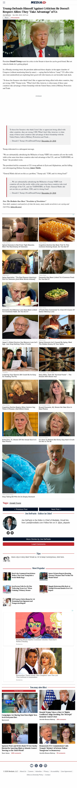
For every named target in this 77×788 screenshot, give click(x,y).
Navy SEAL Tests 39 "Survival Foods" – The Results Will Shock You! (55, 375)
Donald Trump (15, 503)
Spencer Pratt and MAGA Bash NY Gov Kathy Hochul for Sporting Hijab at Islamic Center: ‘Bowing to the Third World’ (19, 748)
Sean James (6, 753)
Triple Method (6, 243)
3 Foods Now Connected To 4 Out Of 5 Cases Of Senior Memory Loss (57, 311)
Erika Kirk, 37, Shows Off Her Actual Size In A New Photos (19, 440)
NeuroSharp (6, 340)
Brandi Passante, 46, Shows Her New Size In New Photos (55, 408)
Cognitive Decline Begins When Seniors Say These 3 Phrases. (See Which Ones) (18, 408)
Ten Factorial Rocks (44, 405)
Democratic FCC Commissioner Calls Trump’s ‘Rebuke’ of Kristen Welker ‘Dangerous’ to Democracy (53, 748)
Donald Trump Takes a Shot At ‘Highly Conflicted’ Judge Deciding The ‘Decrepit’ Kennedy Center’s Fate (55, 714)
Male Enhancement (8, 494)
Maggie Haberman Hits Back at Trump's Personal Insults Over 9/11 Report (60, 588)
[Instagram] (45, 765)
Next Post (55, 509)
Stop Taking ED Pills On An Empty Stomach (18, 497)
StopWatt (5, 372)
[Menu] (5, 2)
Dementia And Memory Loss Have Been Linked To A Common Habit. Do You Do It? (19, 311)
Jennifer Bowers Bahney (47, 719)
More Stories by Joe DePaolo (38, 539)
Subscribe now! (16, 206)
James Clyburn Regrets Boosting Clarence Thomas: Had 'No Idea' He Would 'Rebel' (60, 575)
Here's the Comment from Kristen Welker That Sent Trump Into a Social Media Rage (23, 575)
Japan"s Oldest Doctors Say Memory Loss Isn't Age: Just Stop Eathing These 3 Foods (19, 343)
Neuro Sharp (42, 243)
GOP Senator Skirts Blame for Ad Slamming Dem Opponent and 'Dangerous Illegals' (23, 601)
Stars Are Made (43, 437)
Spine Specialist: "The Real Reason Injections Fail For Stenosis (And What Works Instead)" (19, 278)
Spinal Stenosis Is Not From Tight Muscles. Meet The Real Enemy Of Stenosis (18, 246)
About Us (23, 771)
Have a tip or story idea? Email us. (24, 557)
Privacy (46, 771)
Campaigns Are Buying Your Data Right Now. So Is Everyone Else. (19, 716)
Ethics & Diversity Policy (35, 775)
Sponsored (5, 720)
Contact (47, 775)
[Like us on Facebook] (41, 765)
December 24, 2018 (49, 140)
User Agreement (66, 771)
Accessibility (55, 771)
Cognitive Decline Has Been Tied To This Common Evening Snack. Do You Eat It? (54, 246)
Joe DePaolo (7, 15)
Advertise (38, 771)
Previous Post (21, 509)
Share (7, 17)
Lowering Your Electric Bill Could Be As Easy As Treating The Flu (19, 375)
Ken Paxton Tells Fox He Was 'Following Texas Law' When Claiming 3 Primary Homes (22, 588)
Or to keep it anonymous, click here (50, 557)
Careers (30, 771)
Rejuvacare (6, 275)
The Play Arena (7, 437)
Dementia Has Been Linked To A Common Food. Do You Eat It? (56, 278)
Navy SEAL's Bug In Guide (46, 372)
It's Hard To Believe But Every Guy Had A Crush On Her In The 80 (56, 440)
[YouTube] (32, 765)
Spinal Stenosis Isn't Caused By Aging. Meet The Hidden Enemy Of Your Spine (55, 343)
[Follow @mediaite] (36, 765)
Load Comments (38, 544)
